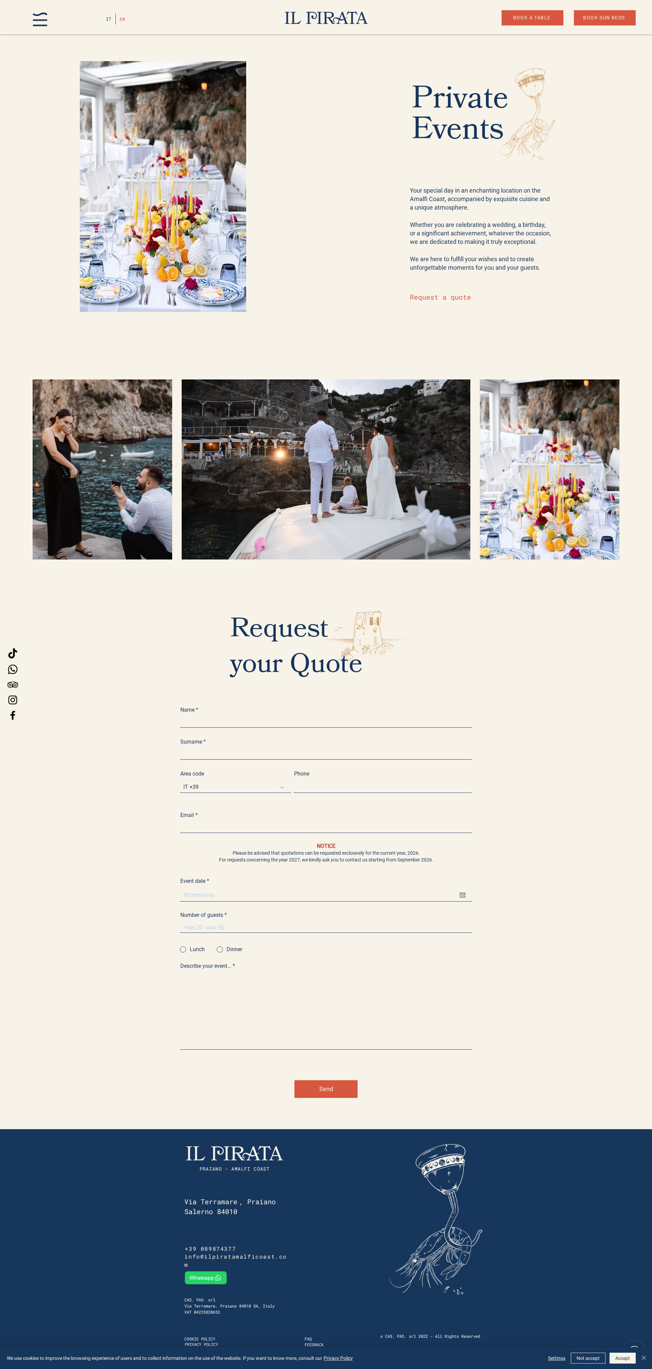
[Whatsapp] (13, 669)
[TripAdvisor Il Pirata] (13, 685)
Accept (622, 1358)
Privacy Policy (338, 1358)
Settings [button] (556, 1358)
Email (187, 815)
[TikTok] (13, 654)
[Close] (644, 1358)
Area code (192, 774)
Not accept (588, 1358)
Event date (196, 881)
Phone (301, 774)
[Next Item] (608, 469)
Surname (191, 742)
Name (187, 710)
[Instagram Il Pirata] (13, 700)
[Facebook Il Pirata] (13, 715)
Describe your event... (205, 966)
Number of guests (201, 915)
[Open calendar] (462, 895)
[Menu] (40, 19)
